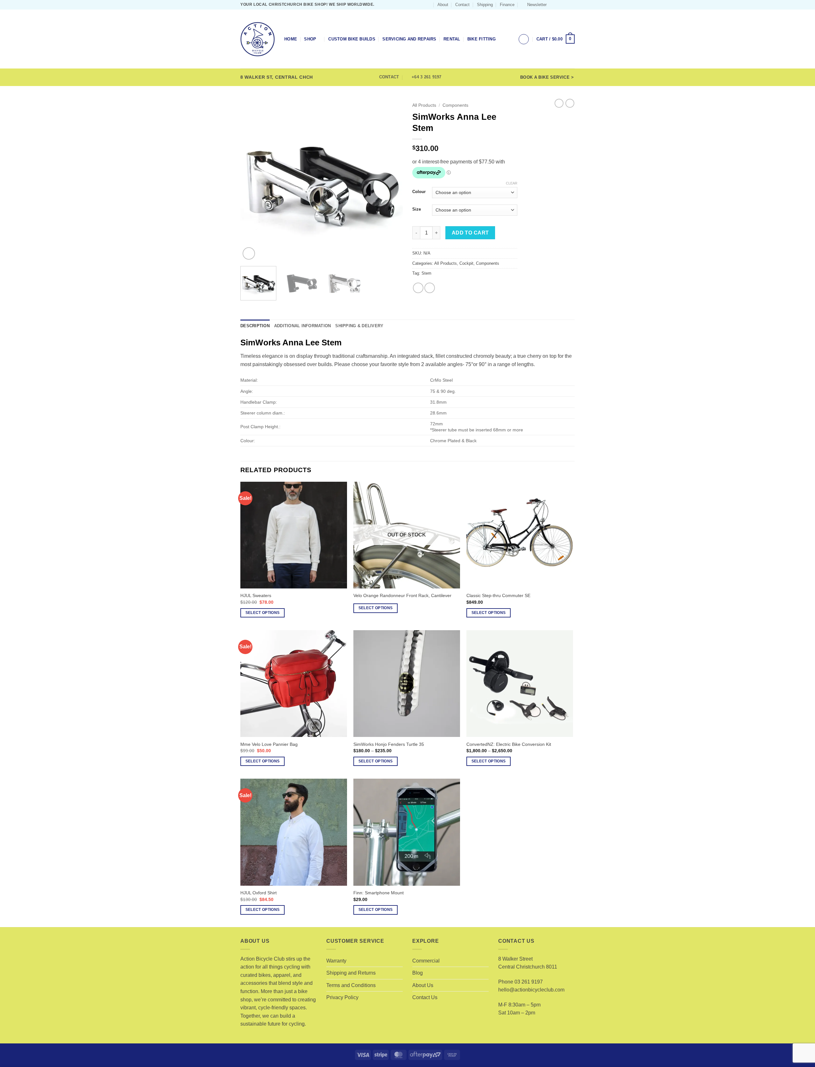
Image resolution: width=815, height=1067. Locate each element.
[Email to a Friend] (429, 288)
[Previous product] (569, 103)
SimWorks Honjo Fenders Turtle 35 (388, 744)
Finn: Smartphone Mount (378, 892)
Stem (426, 273)
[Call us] (571, 5)
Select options (262, 613)
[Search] (427, 4)
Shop (310, 39)
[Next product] (559, 103)
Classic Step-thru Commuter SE (498, 595)
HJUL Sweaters (255, 595)
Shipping (485, 4)
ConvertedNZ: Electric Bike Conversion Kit (508, 744)
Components (455, 105)
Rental (451, 39)
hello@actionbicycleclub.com (531, 989)
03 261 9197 (528, 981)
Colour (419, 192)
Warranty (336, 960)
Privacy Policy (342, 997)
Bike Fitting (481, 39)
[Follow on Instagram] (559, 5)
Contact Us (424, 997)
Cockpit (466, 263)
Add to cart (470, 232)
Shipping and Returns (351, 973)
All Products (424, 105)
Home (290, 39)
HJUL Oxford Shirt (258, 892)
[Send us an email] (565, 5)
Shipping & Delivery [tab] (359, 325)
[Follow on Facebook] (553, 5)
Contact (462, 4)
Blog (417, 973)
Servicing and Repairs (409, 39)
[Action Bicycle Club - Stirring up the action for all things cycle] (257, 39)
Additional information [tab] (302, 325)
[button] (534, 5)
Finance (507, 4)
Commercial (426, 960)
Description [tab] (255, 325)
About (442, 4)
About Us (422, 985)
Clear (511, 183)
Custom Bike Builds (351, 39)
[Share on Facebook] (418, 288)
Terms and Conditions (351, 985)
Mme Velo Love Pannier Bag (269, 744)
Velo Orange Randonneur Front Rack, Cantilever (402, 595)
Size (416, 209)
